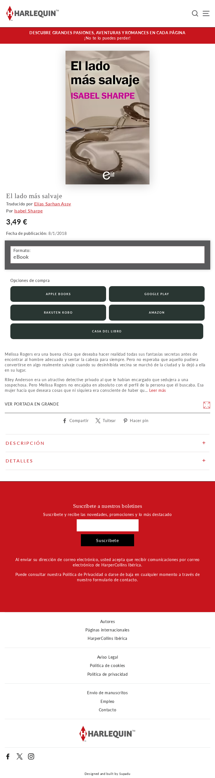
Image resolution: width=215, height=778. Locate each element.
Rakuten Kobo (58, 312)
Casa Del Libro (107, 331)
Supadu (124, 773)
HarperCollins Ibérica (107, 638)
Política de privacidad (107, 674)
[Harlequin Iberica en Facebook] (8, 756)
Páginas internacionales (107, 630)
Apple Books (58, 294)
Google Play (156, 294)
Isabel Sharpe (28, 210)
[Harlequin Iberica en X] (20, 756)
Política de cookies (107, 665)
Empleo (107, 701)
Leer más (157, 390)
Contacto (107, 710)
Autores (107, 621)
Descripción (25, 443)
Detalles (20, 460)
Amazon (157, 312)
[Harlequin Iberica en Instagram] (31, 756)
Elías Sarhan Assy (52, 203)
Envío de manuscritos (107, 693)
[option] (107, 35)
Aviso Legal (107, 657)
